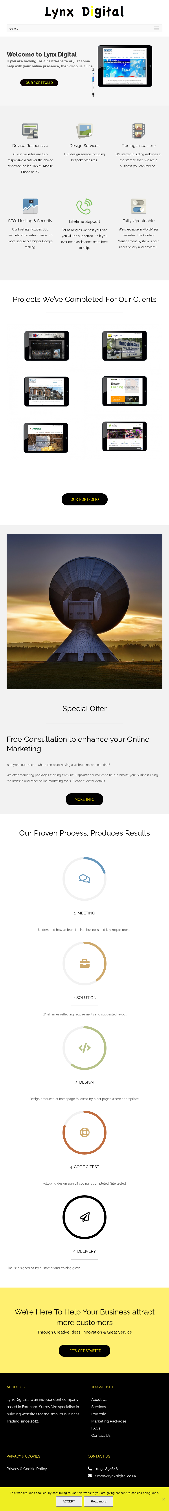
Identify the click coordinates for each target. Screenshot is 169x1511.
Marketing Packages (109, 1421)
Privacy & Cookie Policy (27, 1469)
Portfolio (98, 1414)
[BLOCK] (163, 1499)
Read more (99, 1501)
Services (98, 1407)
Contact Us (100, 1435)
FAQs (95, 1428)
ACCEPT (69, 1501)
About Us (99, 1399)
